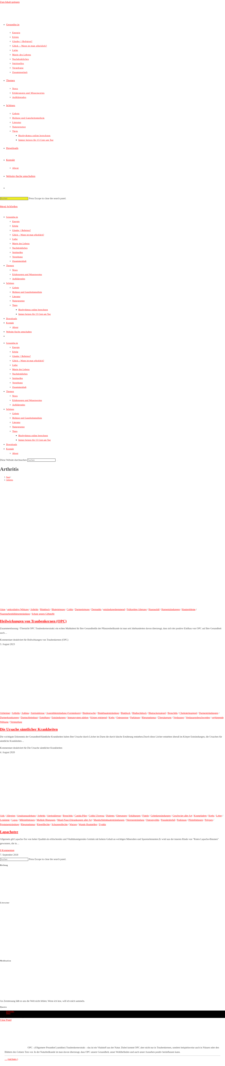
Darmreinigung (82, 609)
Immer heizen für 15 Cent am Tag (34, 314)
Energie (16, 221)
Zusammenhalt (19, 261)
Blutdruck (45, 609)
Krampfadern (200, 815)
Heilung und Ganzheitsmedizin (27, 292)
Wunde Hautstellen (88, 824)
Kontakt (10, 323)
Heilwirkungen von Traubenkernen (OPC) (33, 621)
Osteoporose (122, 717)
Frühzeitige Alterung (137, 609)
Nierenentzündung (135, 820)
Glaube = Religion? (21, 230)
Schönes (10, 283)
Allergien (10, 815)
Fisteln (145, 815)
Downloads (11, 318)
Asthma (25, 713)
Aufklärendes (18, 278)
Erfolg (15, 226)
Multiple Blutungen (46, 820)
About (15, 327)
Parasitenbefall (168, 820)
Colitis (70, 609)
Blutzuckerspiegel (157, 713)
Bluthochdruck (139, 713)
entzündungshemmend (114, 609)
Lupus (14, 820)
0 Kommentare (7, 850)
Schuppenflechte (60, 824)
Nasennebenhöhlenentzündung (15, 614)
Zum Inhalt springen (10, 2)
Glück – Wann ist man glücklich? (28, 235)
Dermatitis (96, 609)
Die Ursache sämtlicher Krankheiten (29, 729)
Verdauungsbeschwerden (198, 717)
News (15, 270)
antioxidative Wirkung (18, 609)
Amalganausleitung (26, 815)
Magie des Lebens (21, 243)
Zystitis (102, 824)
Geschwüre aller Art (182, 815)
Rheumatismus (149, 717)
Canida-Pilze (81, 815)
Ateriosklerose (38, 713)
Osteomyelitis (152, 820)
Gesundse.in (12, 217)
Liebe (15, 239)
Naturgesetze (18, 301)
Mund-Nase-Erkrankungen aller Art (74, 820)
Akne (2, 609)
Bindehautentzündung (108, 713)
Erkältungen (135, 815)
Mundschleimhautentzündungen (109, 820)
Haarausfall (153, 609)
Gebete (15, 287)
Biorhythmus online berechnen (33, 309)
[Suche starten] (57, 460)
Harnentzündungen (170, 609)
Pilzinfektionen (195, 820)
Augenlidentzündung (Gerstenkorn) (63, 713)
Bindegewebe (89, 713)
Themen (10, 265)
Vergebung (17, 257)
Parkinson (135, 717)
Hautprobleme (188, 609)
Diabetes (110, 815)
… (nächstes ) (11, 1059)
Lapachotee (9, 832)
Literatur (16, 296)
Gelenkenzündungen (161, 815)
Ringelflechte (43, 824)
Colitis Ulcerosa (96, 815)
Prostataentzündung (9, 824)
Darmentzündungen (208, 713)
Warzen (73, 824)
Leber (219, 815)
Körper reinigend (98, 717)
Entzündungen (59, 717)
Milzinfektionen (27, 820)
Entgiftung (44, 717)
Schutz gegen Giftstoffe (43, 614)
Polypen (209, 820)
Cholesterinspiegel (188, 713)
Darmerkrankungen (9, 717)
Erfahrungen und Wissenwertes (27, 274)
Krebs (111, 717)
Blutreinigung (58, 609)
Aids (2, 815)
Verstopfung (16, 722)
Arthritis (9, 480)
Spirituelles (17, 252)
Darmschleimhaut (29, 717)
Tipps (14, 305)
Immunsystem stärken (78, 717)
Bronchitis (173, 713)
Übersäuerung (164, 717)
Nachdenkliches (20, 248)
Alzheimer (5, 713)
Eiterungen (121, 815)
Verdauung (178, 717)
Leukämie (5, 820)
